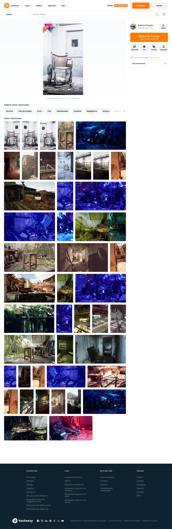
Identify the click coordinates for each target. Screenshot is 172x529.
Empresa (30, 488)
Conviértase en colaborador (106, 489)
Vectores (15, 5)
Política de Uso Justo (150, 521)
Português (141, 484)
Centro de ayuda (107, 477)
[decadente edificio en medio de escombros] (24, 376)
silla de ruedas (25, 111)
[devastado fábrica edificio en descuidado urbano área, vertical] (101, 166)
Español (140, 481)
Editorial (51, 5)
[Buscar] (157, 14)
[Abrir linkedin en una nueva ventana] (46, 521)
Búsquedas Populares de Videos (75, 501)
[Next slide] (122, 111)
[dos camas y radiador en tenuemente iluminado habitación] (65, 349)
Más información (138, 63)
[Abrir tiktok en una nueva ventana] (54, 521)
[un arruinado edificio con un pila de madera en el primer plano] (29, 196)
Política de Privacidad (132, 521)
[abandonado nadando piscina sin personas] (27, 401)
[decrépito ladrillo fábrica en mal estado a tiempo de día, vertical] (74, 401)
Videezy (29, 484)
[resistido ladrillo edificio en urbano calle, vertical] (30, 166)
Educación (30, 492)
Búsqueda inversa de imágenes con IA (35, 500)
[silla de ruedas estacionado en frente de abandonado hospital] (48, 135)
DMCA (67, 481)
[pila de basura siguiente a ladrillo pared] (101, 135)
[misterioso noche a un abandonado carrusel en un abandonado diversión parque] (42, 401)
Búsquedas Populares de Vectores (75, 489)
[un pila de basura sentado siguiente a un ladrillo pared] (104, 401)
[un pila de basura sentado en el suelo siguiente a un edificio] (70, 428)
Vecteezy (30, 481)
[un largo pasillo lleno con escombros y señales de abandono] (58, 401)
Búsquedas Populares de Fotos (75, 495)
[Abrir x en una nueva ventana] (58, 521)
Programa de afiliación (74, 484)
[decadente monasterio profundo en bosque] (29, 319)
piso (49, 111)
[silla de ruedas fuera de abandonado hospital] (30, 135)
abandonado (62, 111)
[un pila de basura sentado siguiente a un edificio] (100, 288)
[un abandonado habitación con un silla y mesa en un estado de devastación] (29, 349)
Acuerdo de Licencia (73, 477)
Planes (110, 5)
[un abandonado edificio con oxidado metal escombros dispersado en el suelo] (106, 376)
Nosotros (104, 484)
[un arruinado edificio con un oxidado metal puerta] (39, 376)
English (140, 477)
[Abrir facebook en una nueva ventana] (38, 521)
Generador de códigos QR (37, 509)
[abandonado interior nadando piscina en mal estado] (100, 319)
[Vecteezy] (6, 5)
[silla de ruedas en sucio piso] (12, 135)
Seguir (163, 28)
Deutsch (140, 488)
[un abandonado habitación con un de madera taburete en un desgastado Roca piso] (66, 135)
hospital (77, 111)
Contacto (104, 481)
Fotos (27, 5)
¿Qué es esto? (155, 57)
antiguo (106, 111)
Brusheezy (30, 477)
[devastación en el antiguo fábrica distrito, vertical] (83, 166)
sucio (39, 111)
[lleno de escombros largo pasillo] (82, 257)
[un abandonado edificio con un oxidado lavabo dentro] (118, 257)
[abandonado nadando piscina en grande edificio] (82, 319)
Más (63, 5)
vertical (9, 111)
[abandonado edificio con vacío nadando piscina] (48, 166)
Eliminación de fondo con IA (38, 505)
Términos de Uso (115, 521)
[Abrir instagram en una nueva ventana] (42, 521)
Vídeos (39, 5)
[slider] (63, 89)
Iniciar (159, 5)
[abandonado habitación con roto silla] (12, 166)
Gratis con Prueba (149, 37)
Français (140, 492)
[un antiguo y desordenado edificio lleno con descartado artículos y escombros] (118, 166)
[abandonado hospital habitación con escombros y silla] (65, 166)
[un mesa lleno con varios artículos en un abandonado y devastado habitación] (25, 428)
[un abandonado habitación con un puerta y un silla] (100, 349)
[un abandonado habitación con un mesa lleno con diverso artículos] (100, 226)
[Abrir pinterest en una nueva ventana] (50, 521)
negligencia (92, 111)
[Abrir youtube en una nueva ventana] (62, 521)
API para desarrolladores (37, 495)
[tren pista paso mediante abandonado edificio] (118, 319)
